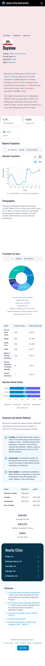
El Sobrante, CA (11, 576)
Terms (17, 643)
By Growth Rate (32, 150)
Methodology (37, 643)
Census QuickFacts (15, 619)
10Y (40, 162)
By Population (12, 150)
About (29, 643)
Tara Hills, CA (10, 566)
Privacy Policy (8, 643)
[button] (41, 3)
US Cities (6, 35)
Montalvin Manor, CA (13, 561)
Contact (23, 643)
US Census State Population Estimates (23, 592)
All (35, 162)
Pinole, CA (9, 556)
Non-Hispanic (28, 258)
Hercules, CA (10, 571)
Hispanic (19, 258)
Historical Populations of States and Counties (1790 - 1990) (22, 623)
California (16, 35)
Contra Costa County (17, 53)
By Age (21, 150)
